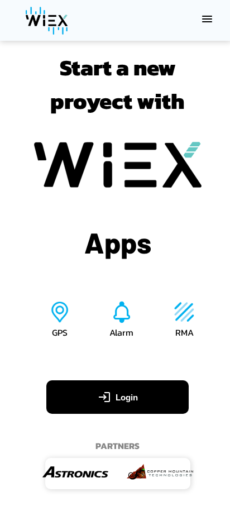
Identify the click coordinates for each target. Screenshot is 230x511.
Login (127, 397)
